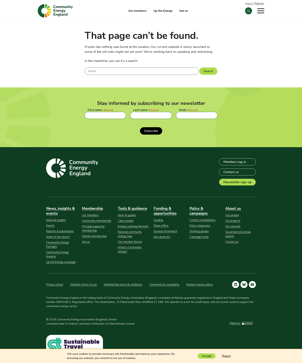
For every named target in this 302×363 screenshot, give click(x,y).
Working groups (199, 231)
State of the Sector (58, 237)
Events (50, 226)
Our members (137, 11)
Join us (183, 11)
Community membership (96, 221)
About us (233, 208)
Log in (249, 3)
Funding (158, 220)
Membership (92, 208)
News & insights (56, 220)
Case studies (126, 221)
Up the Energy (163, 11)
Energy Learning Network (133, 226)
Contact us (231, 172)
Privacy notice (54, 284)
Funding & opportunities (165, 211)
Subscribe (151, 131)
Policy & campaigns (198, 211)
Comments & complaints (164, 284)
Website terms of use (83, 284)
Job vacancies (162, 237)
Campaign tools (198, 237)
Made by (235, 323)
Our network (232, 226)
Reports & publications (60, 231)
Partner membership (94, 236)
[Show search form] (248, 10)
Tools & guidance (132, 208)
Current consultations (202, 220)
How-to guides (127, 215)
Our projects (232, 221)
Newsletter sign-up (237, 182)
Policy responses (199, 226)
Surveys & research (165, 231)
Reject (226, 356)
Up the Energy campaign (61, 262)
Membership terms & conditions (123, 284)
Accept (206, 356)
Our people (232, 215)
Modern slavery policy (199, 284)
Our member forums (130, 242)
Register (259, 3)
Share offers (161, 226)
